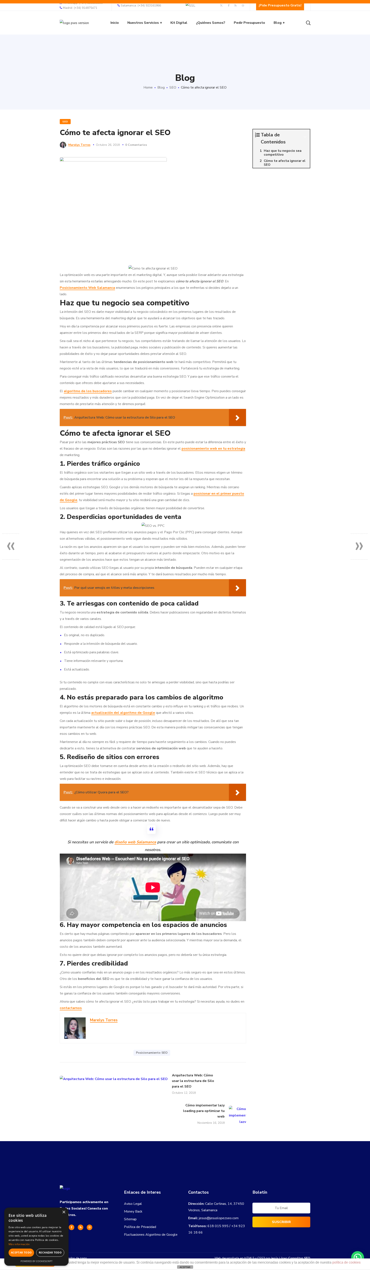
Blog (161, 87)
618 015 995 (217, 1226)
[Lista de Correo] (281, 1209)
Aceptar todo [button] (21, 1252)
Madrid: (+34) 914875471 (80, 8)
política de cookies (346, 1262)
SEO (172, 87)
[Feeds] (80, 1227)
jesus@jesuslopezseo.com (219, 1218)
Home (148, 87)
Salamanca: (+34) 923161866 (141, 5)
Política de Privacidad (140, 1227)
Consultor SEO (299, 1258)
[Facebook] (71, 1227)
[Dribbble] (89, 1227)
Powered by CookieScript (36, 1261)
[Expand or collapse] (305, 136)
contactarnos (71, 1008)
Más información (19, 1244)
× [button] (63, 1212)
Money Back (133, 1211)
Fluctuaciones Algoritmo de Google (151, 1234)
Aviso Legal (133, 1203)
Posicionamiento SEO (152, 1053)
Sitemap (130, 1219)
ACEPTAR (185, 1267)
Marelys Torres (79, 145)
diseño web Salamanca (135, 842)
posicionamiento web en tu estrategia (213, 448)
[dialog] (36, 1237)
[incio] (65, 1188)
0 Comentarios (136, 145)
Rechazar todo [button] (50, 1252)
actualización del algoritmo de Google (123, 712)
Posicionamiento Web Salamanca (87, 287)
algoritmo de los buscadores (88, 391)
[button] (357, 1257)
